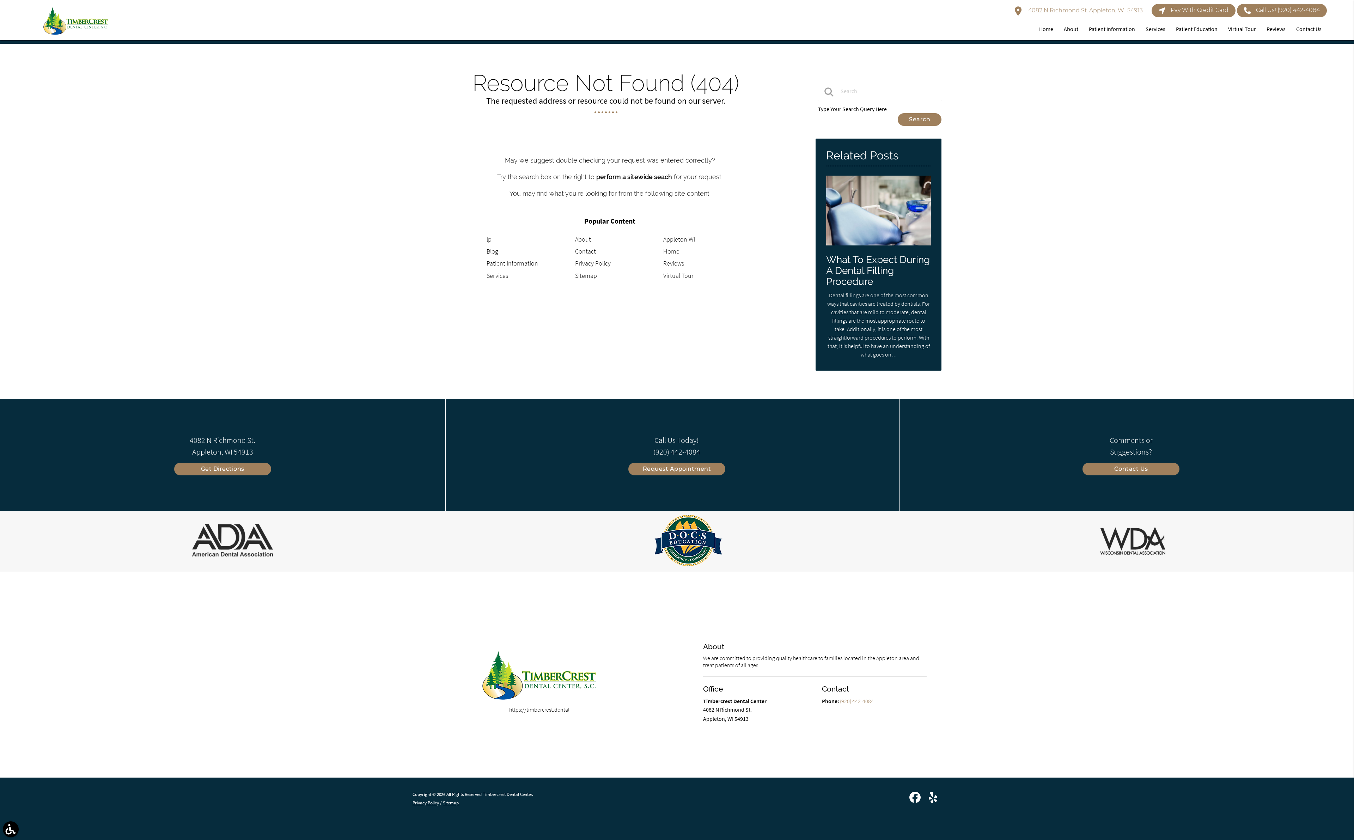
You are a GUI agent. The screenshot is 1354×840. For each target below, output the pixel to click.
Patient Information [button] (1112, 28)
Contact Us (1131, 468)
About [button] (1071, 28)
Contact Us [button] (1309, 28)
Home (671, 251)
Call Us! (1288, 10)
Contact (585, 251)
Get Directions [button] (222, 468)
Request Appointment (677, 468)
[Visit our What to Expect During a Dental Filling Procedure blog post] (878, 246)
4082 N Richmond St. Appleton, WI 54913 (1085, 10)
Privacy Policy (593, 263)
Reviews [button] (1276, 28)
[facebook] (915, 800)
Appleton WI (679, 239)
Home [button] (1046, 28)
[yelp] (933, 800)
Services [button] (1155, 28)
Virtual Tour (678, 276)
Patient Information (512, 263)
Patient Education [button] (1197, 28)
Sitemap (586, 276)
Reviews (673, 263)
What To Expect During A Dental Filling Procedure (878, 270)
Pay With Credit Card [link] (1199, 10)
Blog (492, 251)
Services (497, 276)
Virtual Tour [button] (1242, 28)
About (583, 239)
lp (489, 239)
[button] (11, 829)
